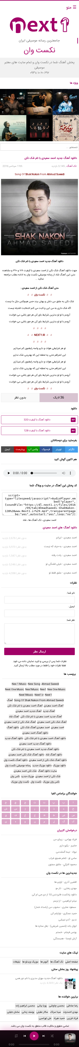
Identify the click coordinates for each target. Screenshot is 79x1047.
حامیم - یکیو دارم (68, 846)
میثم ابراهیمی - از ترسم (65, 901)
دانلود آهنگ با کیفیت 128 (49, 431)
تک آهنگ (71, 166)
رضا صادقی (72, 1006)
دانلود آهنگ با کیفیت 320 (49, 420)
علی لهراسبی (45, 1018)
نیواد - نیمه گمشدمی (66, 852)
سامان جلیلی (13, 1012)
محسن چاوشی (56, 1006)
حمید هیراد (59, 1018)
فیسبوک (46, 449)
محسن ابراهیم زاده (25, 1006)
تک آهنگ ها (34, 520)
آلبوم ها (44, 962)
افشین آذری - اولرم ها (65, 882)
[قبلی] (24, 1036)
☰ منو (71, 7)
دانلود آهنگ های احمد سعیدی (60, 527)
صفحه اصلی (71, 962)
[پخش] (34, 1036)
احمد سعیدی (37, 261)
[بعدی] (43, 1036)
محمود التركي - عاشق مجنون (62, 864)
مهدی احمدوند (70, 1012)
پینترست (20, 449)
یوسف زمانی (28, 1012)
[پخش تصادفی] (52, 1036)
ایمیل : (71, 606)
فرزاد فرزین (72, 1018)
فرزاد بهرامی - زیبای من (65, 839)
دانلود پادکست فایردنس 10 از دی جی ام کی (54, 895)
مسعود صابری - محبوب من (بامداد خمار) (55, 907)
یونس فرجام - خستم (66, 932)
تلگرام (71, 449)
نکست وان (39, 295)
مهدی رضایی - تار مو (66, 888)
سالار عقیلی (42, 1012)
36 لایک (58, 397)
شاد (25, 520)
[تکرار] (16, 1036)
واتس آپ (33, 449)
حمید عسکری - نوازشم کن (64, 913)
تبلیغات (16, 962)
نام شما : (70, 593)
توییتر (59, 449)
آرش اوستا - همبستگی (65, 939)
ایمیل (7, 449)
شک (21, 355)
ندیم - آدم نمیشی (67, 920)
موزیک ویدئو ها (30, 962)
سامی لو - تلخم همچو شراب (63, 858)
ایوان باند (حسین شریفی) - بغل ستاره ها (56, 926)
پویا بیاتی (42, 1006)
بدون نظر (20, 397)
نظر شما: (70, 620)
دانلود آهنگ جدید (54, 261)
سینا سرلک (55, 1012)
